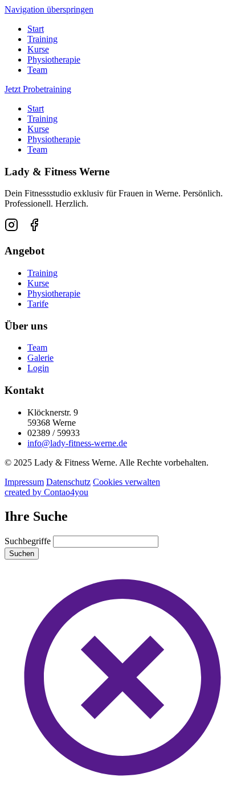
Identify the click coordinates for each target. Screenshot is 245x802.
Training (42, 39)
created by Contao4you (46, 492)
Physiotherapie (53, 59)
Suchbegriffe (28, 541)
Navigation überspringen (49, 9)
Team (37, 70)
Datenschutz (68, 482)
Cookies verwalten (126, 482)
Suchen (21, 553)
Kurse (38, 49)
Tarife (37, 304)
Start (35, 29)
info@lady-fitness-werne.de (77, 443)
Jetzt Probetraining (38, 89)
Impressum (24, 482)
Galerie (40, 358)
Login (38, 368)
